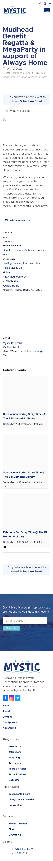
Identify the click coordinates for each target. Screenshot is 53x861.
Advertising (9, 728)
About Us (8, 711)
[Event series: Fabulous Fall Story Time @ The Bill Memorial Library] (5, 547)
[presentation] (25, 393)
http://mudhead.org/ (14, 276)
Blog (11, 829)
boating (7, 263)
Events (6, 73)
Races (40, 250)
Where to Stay (23, 849)
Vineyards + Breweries (21, 799)
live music (29, 263)
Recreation (15, 763)
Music (31, 250)
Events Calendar (18, 824)
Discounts (20, 853)
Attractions (15, 752)
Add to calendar (18, 219)
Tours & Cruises (17, 769)
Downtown (15, 835)
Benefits (8, 250)
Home (6, 706)
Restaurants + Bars (19, 794)
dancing (17, 263)
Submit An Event (31, 101)
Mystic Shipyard (12, 343)
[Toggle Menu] (47, 10)
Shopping (14, 757)
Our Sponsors (11, 722)
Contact (7, 717)
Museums (14, 780)
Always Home (11, 285)
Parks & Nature (17, 774)
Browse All (15, 746)
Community (20, 250)
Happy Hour (16, 805)
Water (6, 254)
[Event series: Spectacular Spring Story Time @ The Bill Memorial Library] (5, 428)
